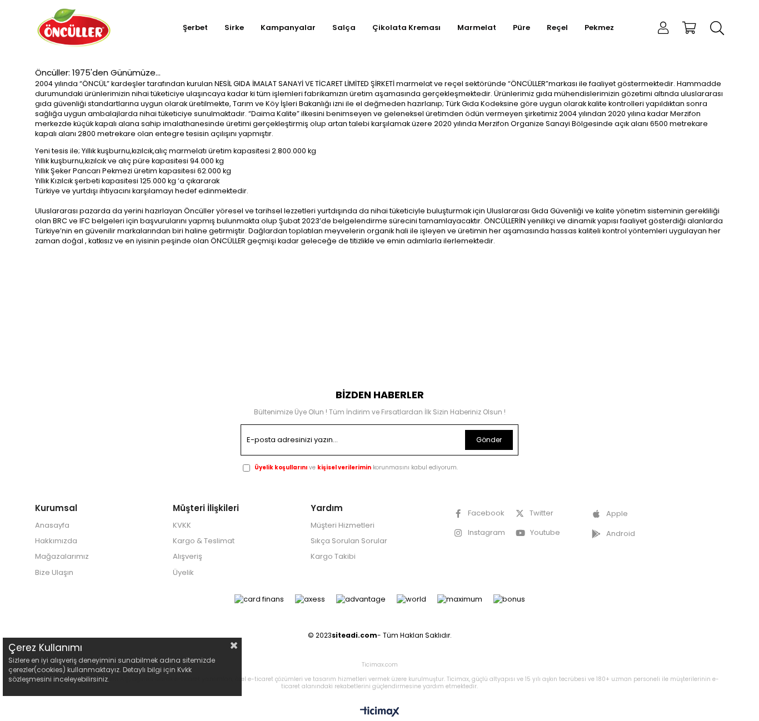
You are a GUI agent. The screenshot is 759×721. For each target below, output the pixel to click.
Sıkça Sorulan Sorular (349, 541)
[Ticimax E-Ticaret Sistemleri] (380, 712)
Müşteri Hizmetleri (342, 525)
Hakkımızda (56, 541)
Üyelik (183, 573)
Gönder (489, 439)
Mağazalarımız (62, 557)
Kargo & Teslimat (203, 541)
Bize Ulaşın (54, 573)
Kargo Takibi (333, 557)
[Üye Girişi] (663, 28)
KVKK (182, 525)
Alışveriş (187, 557)
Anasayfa (52, 525)
